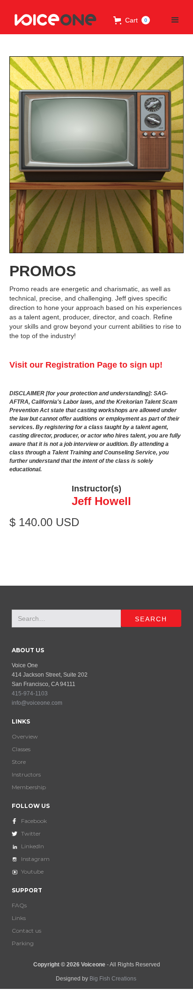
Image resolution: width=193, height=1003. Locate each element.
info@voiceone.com (37, 703)
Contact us (26, 930)
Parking (23, 943)
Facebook (34, 820)
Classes (21, 749)
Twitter (31, 833)
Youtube (32, 871)
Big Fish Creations (112, 978)
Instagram (35, 858)
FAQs (19, 905)
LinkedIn (32, 846)
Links (19, 917)
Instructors (26, 774)
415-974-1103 (30, 693)
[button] (131, 20)
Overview (25, 736)
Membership (29, 787)
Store (19, 761)
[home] (53, 20)
